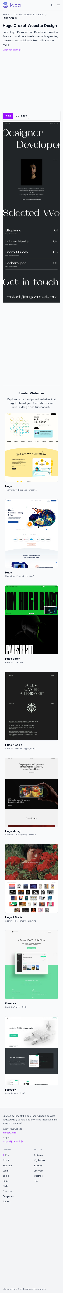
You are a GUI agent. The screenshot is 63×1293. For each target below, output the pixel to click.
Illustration (10, 576)
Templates (8, 1196)
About (6, 1160)
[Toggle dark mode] (52, 5)
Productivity (22, 576)
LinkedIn (38, 1170)
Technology (11, 490)
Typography (30, 748)
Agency (8, 921)
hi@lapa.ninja (9, 1132)
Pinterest (38, 1155)
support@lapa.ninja (13, 1141)
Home (6, 14)
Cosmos (38, 1175)
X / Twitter (39, 1160)
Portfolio (9, 662)
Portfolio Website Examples (28, 14)
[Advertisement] (31, 344)
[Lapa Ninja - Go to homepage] (12, 5)
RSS (36, 1181)
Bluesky (38, 1165)
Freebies (7, 1191)
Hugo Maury (13, 831)
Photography (21, 834)
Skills (5, 1186)
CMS (7, 1007)
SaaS (31, 576)
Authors (7, 1201)
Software (15, 1007)
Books (6, 1175)
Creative (33, 490)
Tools (6, 1181)
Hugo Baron (12, 658)
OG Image (21, 115)
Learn (6, 1170)
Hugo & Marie (13, 917)
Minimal (18, 748)
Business (22, 490)
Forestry (10, 1003)
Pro (7, 1155)
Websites (7, 1165)
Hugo (8, 486)
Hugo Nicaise (13, 744)
